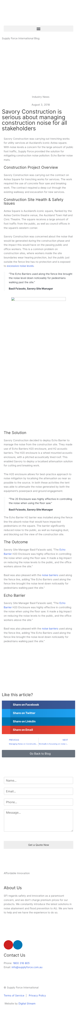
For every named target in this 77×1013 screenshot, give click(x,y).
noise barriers (50, 575)
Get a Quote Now (38, 844)
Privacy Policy (37, 995)
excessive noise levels (20, 265)
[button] (38, 29)
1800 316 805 (21, 963)
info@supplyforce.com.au (27, 967)
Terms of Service (14, 995)
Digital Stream (27, 1003)
